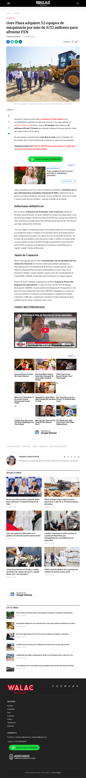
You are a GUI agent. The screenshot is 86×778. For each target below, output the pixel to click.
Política (9, 719)
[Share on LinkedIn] (20, 42)
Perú (9, 712)
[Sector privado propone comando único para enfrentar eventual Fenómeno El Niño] (24, 487)
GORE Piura (26, 446)
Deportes (10, 726)
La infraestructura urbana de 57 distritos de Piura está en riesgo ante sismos (42, 645)
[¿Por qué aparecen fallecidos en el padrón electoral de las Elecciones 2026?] (24, 521)
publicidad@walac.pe (39, 737)
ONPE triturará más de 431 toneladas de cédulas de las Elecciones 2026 (61, 570)
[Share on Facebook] (8, 42)
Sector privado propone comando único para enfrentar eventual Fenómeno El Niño (23, 501)
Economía (10, 716)
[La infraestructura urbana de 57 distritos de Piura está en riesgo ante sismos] (10, 646)
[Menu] (8, 3)
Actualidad (10, 18)
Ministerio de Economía (58, 446)
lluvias (35, 446)
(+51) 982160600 (20, 741)
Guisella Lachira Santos (13, 36)
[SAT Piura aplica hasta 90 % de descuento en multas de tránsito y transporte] (10, 636)
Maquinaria (44, 446)
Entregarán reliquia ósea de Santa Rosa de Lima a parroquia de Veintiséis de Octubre (45, 623)
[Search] (77, 3)
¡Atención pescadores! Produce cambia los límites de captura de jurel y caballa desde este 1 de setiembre (22, 571)
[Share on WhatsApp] (16, 42)
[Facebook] (8, 115)
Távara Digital (56, 772)
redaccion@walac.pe (23, 737)
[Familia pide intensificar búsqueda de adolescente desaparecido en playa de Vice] (10, 657)
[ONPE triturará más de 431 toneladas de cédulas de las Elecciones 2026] (62, 557)
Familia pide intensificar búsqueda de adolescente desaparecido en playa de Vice (44, 655)
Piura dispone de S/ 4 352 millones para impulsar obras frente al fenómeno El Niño (45, 666)
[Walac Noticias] (43, 3)
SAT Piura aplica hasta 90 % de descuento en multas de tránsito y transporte (42, 634)
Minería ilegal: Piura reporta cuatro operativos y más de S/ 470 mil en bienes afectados (61, 501)
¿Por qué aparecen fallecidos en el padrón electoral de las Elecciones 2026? (23, 534)
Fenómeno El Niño (13, 446)
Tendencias (11, 723)
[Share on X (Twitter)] (12, 42)
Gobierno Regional (22, 125)
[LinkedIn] (8, 133)
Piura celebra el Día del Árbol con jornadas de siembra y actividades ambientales (44, 613)
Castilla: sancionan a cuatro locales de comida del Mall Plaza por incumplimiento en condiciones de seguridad (60, 536)
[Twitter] (8, 121)
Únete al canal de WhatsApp (47, 159)
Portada (10, 706)
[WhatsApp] (8, 127)
